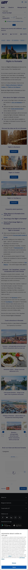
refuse (9, 556)
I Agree (14, 567)
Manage (14, 563)
